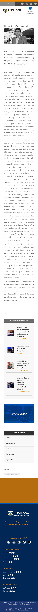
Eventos (8, 449)
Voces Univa (10, 454)
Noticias (8, 438)
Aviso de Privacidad (14, 608)
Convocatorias (10, 443)
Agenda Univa (10, 460)
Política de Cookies (24, 610)
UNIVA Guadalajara (12, 474)
